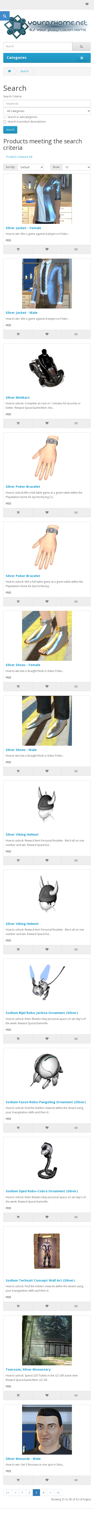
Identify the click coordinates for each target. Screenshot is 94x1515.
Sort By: (10, 167)
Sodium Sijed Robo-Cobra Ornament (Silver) (42, 1191)
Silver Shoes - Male (21, 749)
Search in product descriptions (27, 121)
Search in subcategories (22, 117)
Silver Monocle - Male (23, 1458)
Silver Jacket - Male (21, 312)
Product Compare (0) (19, 157)
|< (7, 1492)
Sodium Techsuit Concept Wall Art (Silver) (40, 1280)
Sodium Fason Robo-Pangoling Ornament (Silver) (46, 1102)
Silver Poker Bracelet (23, 486)
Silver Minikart (18, 397)
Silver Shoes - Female (23, 665)
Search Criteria (12, 96)
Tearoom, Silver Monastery (28, 1369)
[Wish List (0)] (87, 4)
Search (24, 71)
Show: (56, 167)
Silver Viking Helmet (22, 834)
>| (58, 1492)
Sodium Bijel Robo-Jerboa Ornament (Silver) (42, 1012)
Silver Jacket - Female (23, 228)
